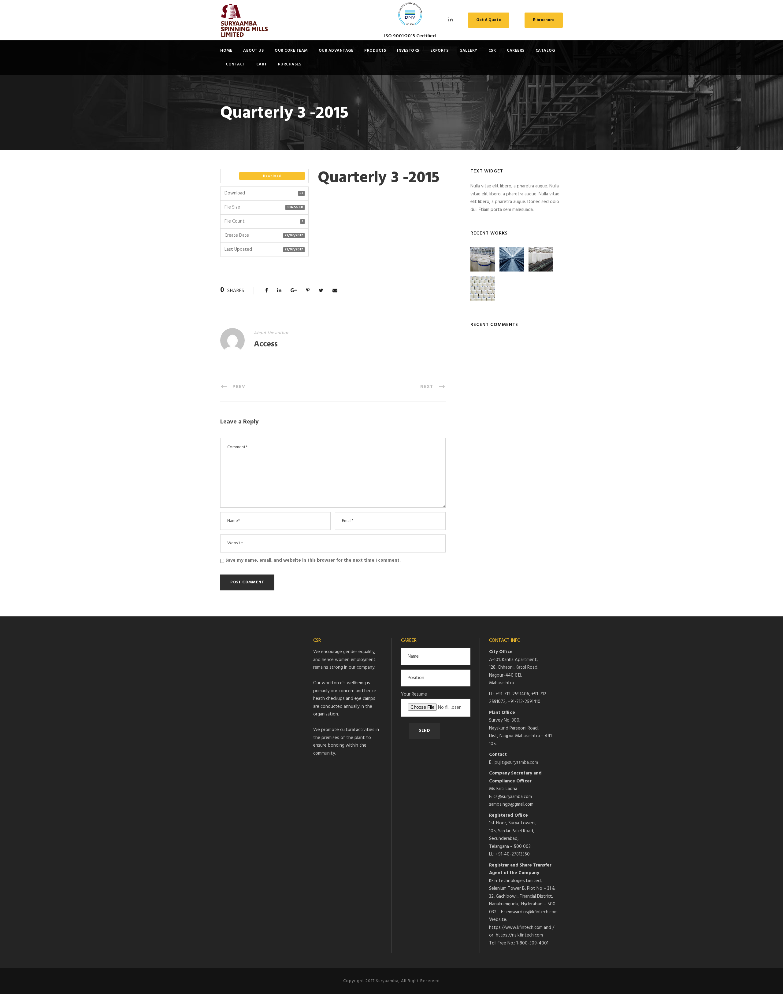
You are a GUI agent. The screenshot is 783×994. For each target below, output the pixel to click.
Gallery (468, 50)
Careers (516, 50)
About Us (253, 50)
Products (375, 50)
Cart (261, 64)
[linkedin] (450, 20)
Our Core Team (291, 50)
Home (226, 50)
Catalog (545, 50)
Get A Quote (488, 20)
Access (266, 344)
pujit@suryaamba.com (516, 762)
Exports (439, 50)
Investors (408, 50)
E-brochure (544, 20)
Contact (235, 64)
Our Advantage (336, 50)
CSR (492, 50)
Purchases (290, 64)
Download (272, 175)
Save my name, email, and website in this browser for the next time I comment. (313, 560)
